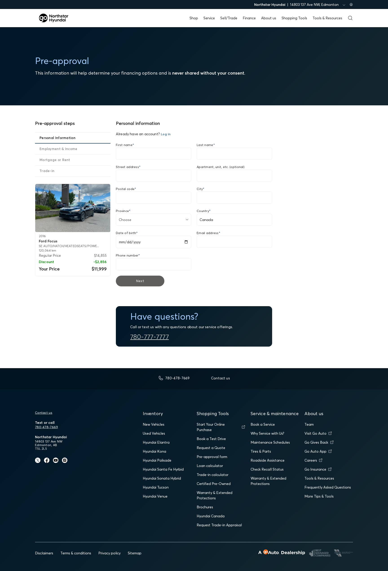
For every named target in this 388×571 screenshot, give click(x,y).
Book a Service (263, 424)
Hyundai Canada (211, 516)
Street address (128, 167)
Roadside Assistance (267, 460)
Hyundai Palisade (157, 460)
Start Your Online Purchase (211, 427)
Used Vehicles (154, 433)
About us (268, 18)
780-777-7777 (149, 337)
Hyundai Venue (155, 496)
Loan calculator (210, 465)
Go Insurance (315, 469)
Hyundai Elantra (156, 442)
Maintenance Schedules (270, 442)
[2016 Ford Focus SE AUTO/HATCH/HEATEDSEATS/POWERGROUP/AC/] (72, 208)
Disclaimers (44, 553)
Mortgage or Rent (55, 160)
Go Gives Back (316, 442)
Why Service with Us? (267, 433)
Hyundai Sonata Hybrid (162, 478)
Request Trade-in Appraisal (219, 525)
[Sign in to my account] (351, 4)
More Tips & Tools (319, 496)
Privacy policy (109, 553)
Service (209, 18)
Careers (310, 460)
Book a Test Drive (211, 438)
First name (125, 145)
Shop (194, 18)
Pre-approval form (212, 456)
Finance (249, 18)
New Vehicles (153, 424)
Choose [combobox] (125, 219)
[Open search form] (350, 18)
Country (204, 211)
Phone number (128, 255)
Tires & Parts (261, 451)
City (200, 189)
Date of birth (127, 233)
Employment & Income (58, 149)
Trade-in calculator (212, 474)
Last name (206, 145)
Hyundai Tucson (156, 487)
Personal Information (57, 138)
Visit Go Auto (315, 433)
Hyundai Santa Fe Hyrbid (163, 469)
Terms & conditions (75, 553)
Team (309, 424)
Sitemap (134, 553)
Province (123, 211)
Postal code (126, 189)
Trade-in (47, 171)
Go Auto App (315, 451)
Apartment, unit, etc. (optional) (221, 167)
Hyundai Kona (154, 451)
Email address (208, 233)
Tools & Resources (327, 18)
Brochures (205, 507)
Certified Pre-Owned (214, 483)
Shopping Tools (294, 18)
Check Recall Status (267, 469)
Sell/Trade (228, 18)
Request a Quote (211, 447)
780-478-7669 (46, 427)
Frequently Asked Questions (327, 487)
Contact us (43, 413)
